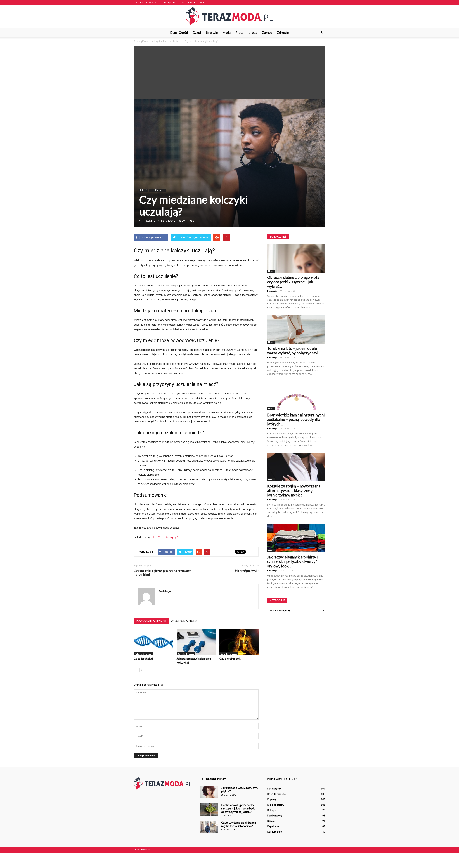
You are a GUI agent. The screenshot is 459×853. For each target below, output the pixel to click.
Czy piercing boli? (230, 658)
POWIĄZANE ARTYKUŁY (151, 620)
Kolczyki (143, 190)
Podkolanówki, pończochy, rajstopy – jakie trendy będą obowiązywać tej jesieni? (238, 808)
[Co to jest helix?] (153, 642)
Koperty (271, 799)
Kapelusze (273, 826)
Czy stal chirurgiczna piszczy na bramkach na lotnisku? (162, 572)
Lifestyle (212, 32)
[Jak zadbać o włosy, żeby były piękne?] (209, 792)
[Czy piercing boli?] (239, 642)
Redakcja (151, 221)
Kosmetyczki (274, 788)
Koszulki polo (274, 831)
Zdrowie (283, 32)
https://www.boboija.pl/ (165, 537)
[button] (321, 32)
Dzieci (197, 32)
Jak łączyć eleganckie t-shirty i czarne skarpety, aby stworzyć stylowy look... (292, 561)
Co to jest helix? (143, 658)
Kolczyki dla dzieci (157, 190)
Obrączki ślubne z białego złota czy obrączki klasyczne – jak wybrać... (293, 281)
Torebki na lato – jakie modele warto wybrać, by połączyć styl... (294, 350)
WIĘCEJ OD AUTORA (184, 620)
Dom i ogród (179, 32)
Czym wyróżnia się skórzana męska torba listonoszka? (238, 824)
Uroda (253, 32)
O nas (182, 2)
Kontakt (203, 2)
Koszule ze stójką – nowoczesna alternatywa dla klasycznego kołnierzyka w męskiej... (293, 490)
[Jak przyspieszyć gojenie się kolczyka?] (196, 642)
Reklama (192, 2)
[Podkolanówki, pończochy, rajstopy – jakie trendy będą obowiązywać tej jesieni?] (209, 809)
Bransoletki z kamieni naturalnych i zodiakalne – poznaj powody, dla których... (296, 419)
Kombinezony (274, 815)
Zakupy (267, 32)
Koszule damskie (276, 793)
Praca (239, 32)
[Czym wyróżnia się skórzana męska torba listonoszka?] (209, 827)
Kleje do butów (275, 804)
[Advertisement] (229, 72)
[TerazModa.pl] (229, 16)
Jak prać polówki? (246, 571)
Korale (271, 820)
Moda (227, 32)
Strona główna (169, 2)
